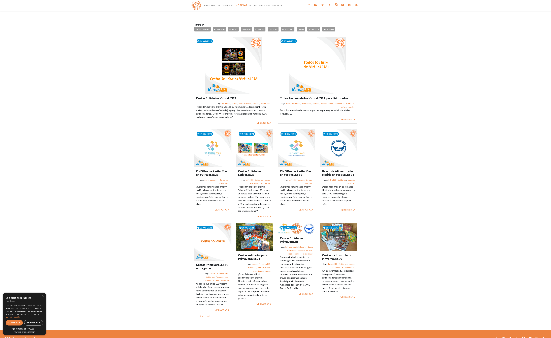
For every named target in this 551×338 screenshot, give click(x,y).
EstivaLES (259, 29)
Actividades (219, 29)
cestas (301, 29)
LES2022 (233, 29)
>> (203, 316)
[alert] (24, 314)
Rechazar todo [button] (33, 322)
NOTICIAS (241, 5)
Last (208, 316)
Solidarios (246, 29)
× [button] (43, 296)
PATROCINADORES (259, 5)
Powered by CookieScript (24, 332)
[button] (24, 328)
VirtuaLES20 (287, 29)
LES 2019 (273, 29)
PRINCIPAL (210, 5)
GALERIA (277, 5)
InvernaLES (314, 29)
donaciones (329, 29)
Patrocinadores (202, 29)
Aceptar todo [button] (14, 322)
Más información (13, 317)
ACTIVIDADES (225, 5)
